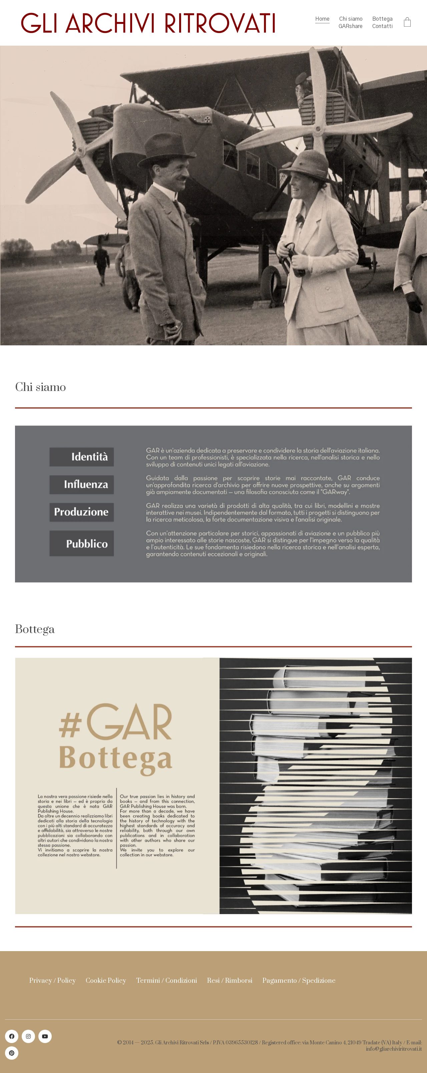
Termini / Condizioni (166, 981)
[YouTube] (45, 1036)
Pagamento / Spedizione (299, 981)
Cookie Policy (106, 981)
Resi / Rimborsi (230, 981)
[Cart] (407, 23)
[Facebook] (11, 1036)
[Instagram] (28, 1036)
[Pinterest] (11, 1053)
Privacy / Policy (52, 981)
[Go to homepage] (148, 22)
